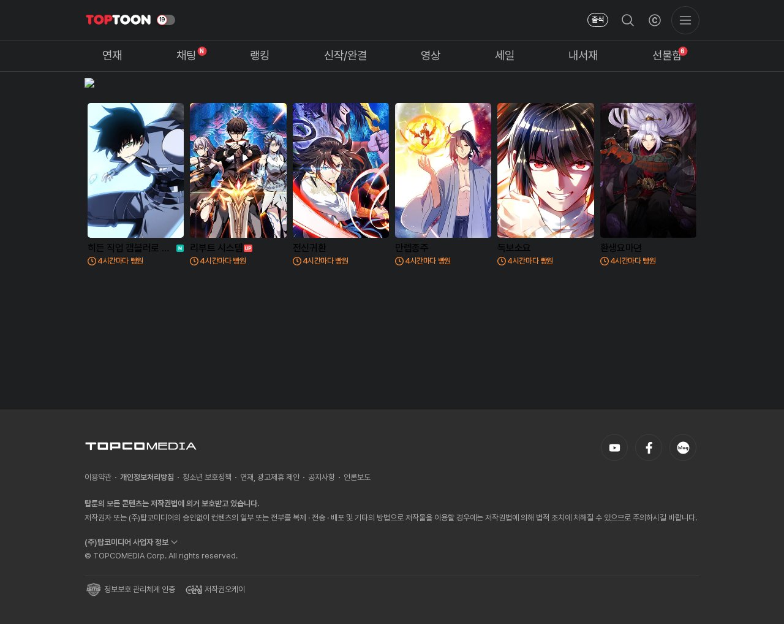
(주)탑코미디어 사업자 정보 (126, 542)
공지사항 (321, 477)
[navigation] (112, 56)
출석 (598, 19)
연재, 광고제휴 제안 (270, 477)
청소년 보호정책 (207, 477)
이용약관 (98, 477)
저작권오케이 (225, 589)
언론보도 (357, 477)
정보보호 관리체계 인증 (139, 589)
